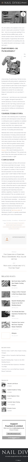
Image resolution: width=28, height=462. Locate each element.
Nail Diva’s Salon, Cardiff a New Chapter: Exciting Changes (19, 283)
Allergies (14, 333)
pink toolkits (16, 228)
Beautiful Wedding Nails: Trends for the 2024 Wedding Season (18, 303)
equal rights (21, 223)
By (15, 220)
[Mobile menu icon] (2, 3)
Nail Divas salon (16, 210)
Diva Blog (5, 12)
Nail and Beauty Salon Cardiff (18, 226)
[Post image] (6, 283)
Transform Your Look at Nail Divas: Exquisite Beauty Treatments (18, 325)
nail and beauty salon (8, 226)
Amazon (4, 150)
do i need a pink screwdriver (12, 223)
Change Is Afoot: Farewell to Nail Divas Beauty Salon (19, 293)
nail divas (11, 228)
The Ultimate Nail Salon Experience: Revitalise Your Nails (19, 314)
